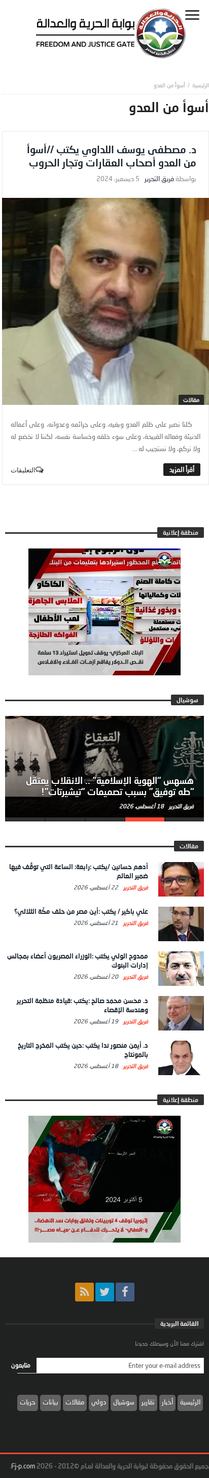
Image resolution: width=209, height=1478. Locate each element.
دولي (98, 1402)
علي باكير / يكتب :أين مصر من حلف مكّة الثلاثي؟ (81, 911)
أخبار (167, 1402)
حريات (28, 1402)
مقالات (191, 399)
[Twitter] (104, 1292)
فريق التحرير (159, 179)
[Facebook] (125, 1292)
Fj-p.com (23, 1466)
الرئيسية (190, 1402)
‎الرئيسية (200, 85)
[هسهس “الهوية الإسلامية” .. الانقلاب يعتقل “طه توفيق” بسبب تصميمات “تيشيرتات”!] (104, 766)
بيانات (50, 1402)
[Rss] (84, 1292)
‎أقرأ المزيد (181, 469)
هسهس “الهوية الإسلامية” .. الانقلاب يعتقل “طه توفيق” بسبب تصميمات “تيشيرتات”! (110, 786)
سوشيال (123, 1402)
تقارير (148, 1402)
